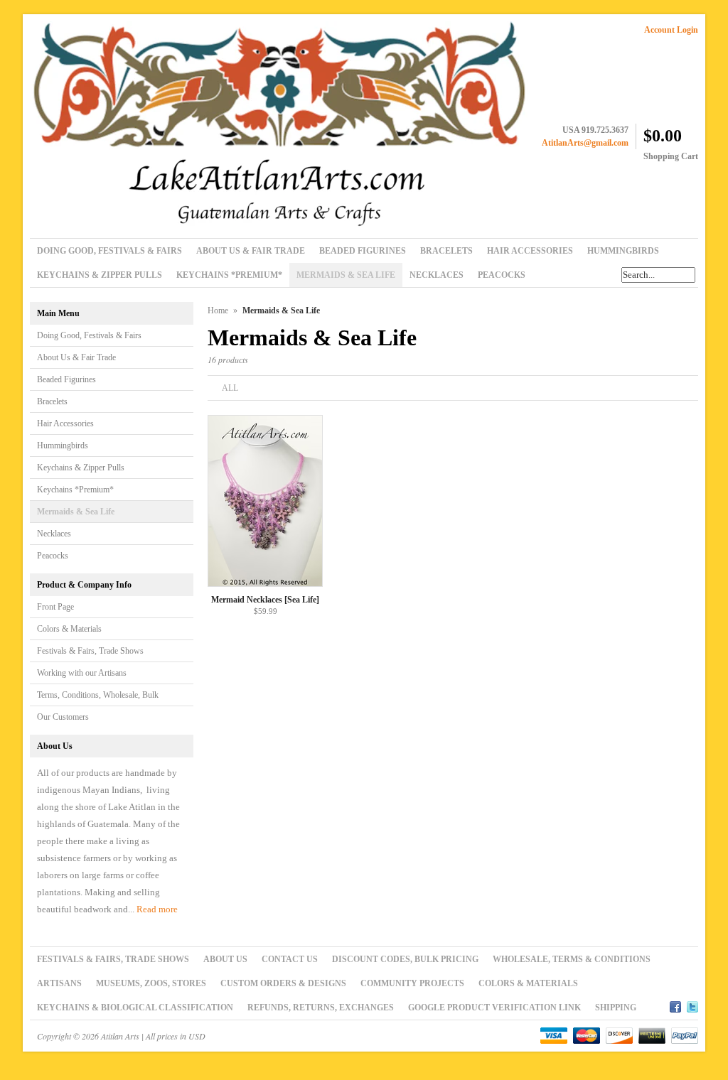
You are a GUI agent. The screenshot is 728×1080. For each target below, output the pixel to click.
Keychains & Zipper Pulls (80, 467)
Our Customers (63, 717)
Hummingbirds (62, 445)
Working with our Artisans (82, 673)
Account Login (671, 30)
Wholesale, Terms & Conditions (572, 959)
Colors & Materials (69, 629)
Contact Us (290, 959)
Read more (157, 909)
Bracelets (52, 401)
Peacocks (52, 556)
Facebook (675, 1004)
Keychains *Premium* (75, 490)
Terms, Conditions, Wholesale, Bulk (98, 695)
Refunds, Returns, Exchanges (320, 1007)
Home (218, 310)
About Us (225, 959)
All (230, 388)
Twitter (692, 1004)
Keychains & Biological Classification (135, 1007)
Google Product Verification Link (494, 1007)
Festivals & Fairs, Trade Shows (90, 651)
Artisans (59, 983)
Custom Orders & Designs (283, 983)
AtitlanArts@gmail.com (585, 143)
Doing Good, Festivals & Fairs (89, 335)
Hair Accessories (65, 423)
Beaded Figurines (66, 379)
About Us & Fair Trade (76, 357)
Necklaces (54, 534)
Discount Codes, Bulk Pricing (405, 959)
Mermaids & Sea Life (75, 512)
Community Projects (412, 983)
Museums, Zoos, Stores (151, 983)
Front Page (55, 607)
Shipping (615, 1007)
